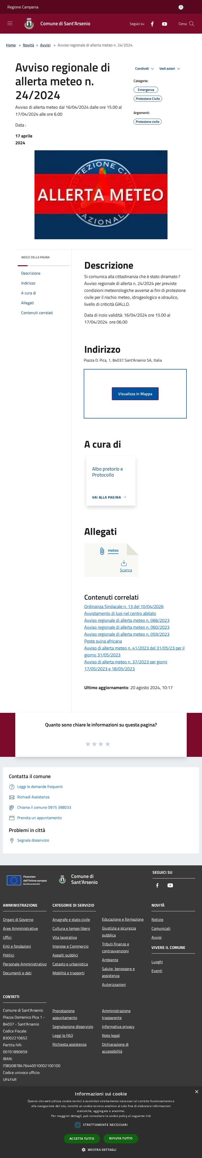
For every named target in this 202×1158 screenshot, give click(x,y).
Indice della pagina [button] (35, 257)
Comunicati (161, 928)
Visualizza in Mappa (135, 394)
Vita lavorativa (64, 937)
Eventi (157, 971)
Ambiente (110, 960)
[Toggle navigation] (10, 23)
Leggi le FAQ (62, 1035)
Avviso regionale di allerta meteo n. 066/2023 (126, 620)
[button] (100, 1149)
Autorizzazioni (114, 984)
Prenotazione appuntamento (64, 1014)
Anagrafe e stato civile (71, 919)
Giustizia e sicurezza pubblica (119, 931)
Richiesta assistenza (69, 1044)
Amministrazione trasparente (116, 1014)
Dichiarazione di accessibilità (115, 1047)
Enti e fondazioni (17, 946)
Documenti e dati (17, 973)
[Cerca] (192, 24)
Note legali (111, 1035)
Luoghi (157, 962)
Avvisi (45, 45)
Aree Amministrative (20, 928)
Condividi (142, 68)
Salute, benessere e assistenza (118, 972)
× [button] (196, 1092)
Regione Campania (22, 7)
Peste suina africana (103, 641)
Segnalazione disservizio (72, 1026)
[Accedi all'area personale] (181, 7)
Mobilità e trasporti (68, 973)
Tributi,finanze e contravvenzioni (115, 947)
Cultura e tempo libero (71, 928)
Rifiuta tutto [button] (121, 1138)
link (148, 1116)
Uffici (7, 937)
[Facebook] (150, 23)
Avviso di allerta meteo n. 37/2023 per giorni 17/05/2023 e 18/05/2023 (125, 665)
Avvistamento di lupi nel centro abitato (120, 613)
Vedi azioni (167, 68)
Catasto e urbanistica (70, 964)
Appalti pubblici (65, 955)
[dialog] (101, 1122)
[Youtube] (163, 23)
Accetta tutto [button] (81, 1138)
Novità (28, 45)
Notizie (157, 919)
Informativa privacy (118, 1026)
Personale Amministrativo (25, 964)
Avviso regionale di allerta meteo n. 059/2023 (126, 634)
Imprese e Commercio (70, 946)
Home (11, 45)
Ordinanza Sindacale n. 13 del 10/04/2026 (124, 606)
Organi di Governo (18, 919)
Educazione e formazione (123, 919)
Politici (8, 955)
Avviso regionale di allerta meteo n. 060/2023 (126, 627)
